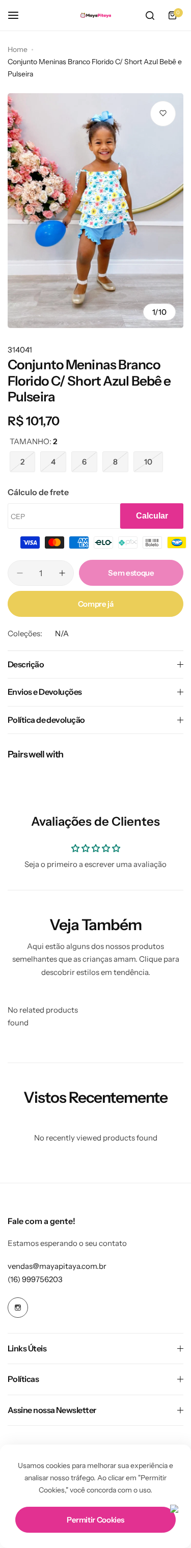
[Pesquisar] (150, 15)
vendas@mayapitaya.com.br (57, 1266)
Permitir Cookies (95, 1520)
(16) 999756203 (35, 1279)
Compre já (96, 604)
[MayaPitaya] (95, 15)
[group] (95, 210)
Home (18, 49)
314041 (20, 350)
